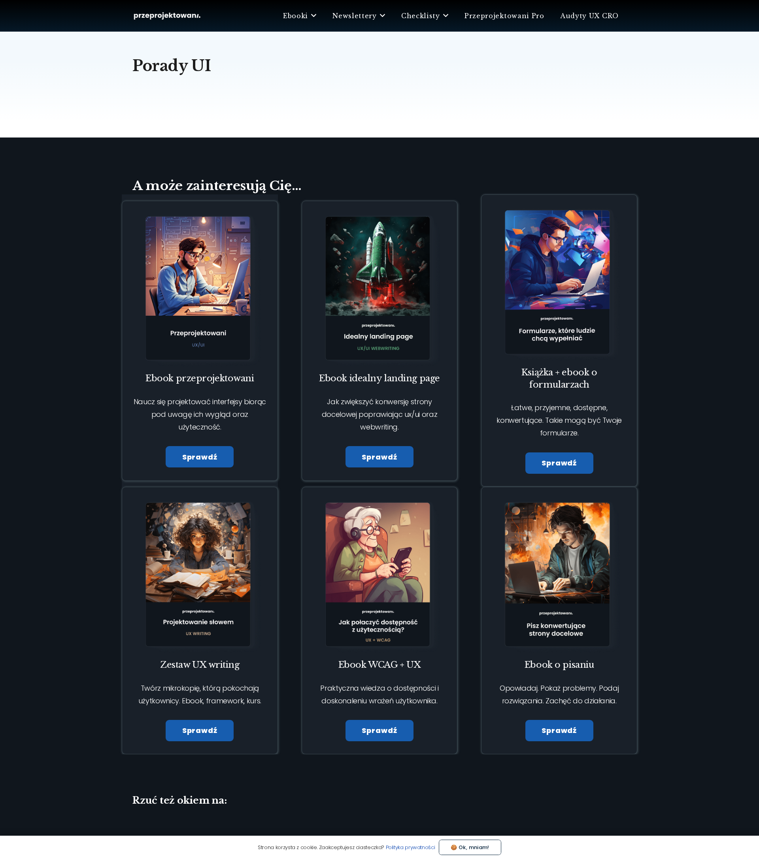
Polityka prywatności (410, 847)
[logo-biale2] (167, 16)
